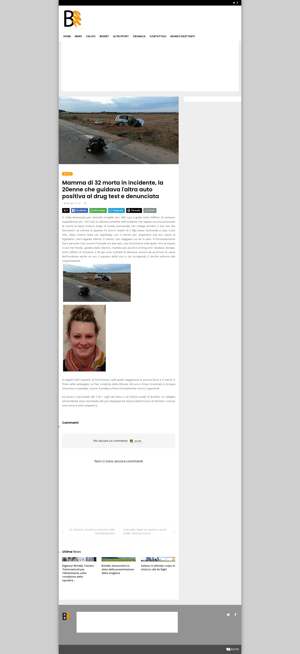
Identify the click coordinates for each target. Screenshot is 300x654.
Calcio (90, 36)
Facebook (81, 210)
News (78, 36)
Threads (135, 210)
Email (152, 210)
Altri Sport (121, 36)
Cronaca (139, 36)
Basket (104, 36)
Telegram (117, 210)
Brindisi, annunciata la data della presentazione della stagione (118, 569)
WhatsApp (99, 210)
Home (67, 36)
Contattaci (158, 36)
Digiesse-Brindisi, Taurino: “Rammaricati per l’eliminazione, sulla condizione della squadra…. (78, 573)
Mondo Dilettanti (182, 36)
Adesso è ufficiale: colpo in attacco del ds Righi (158, 567)
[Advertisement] (150, 67)
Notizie (67, 174)
